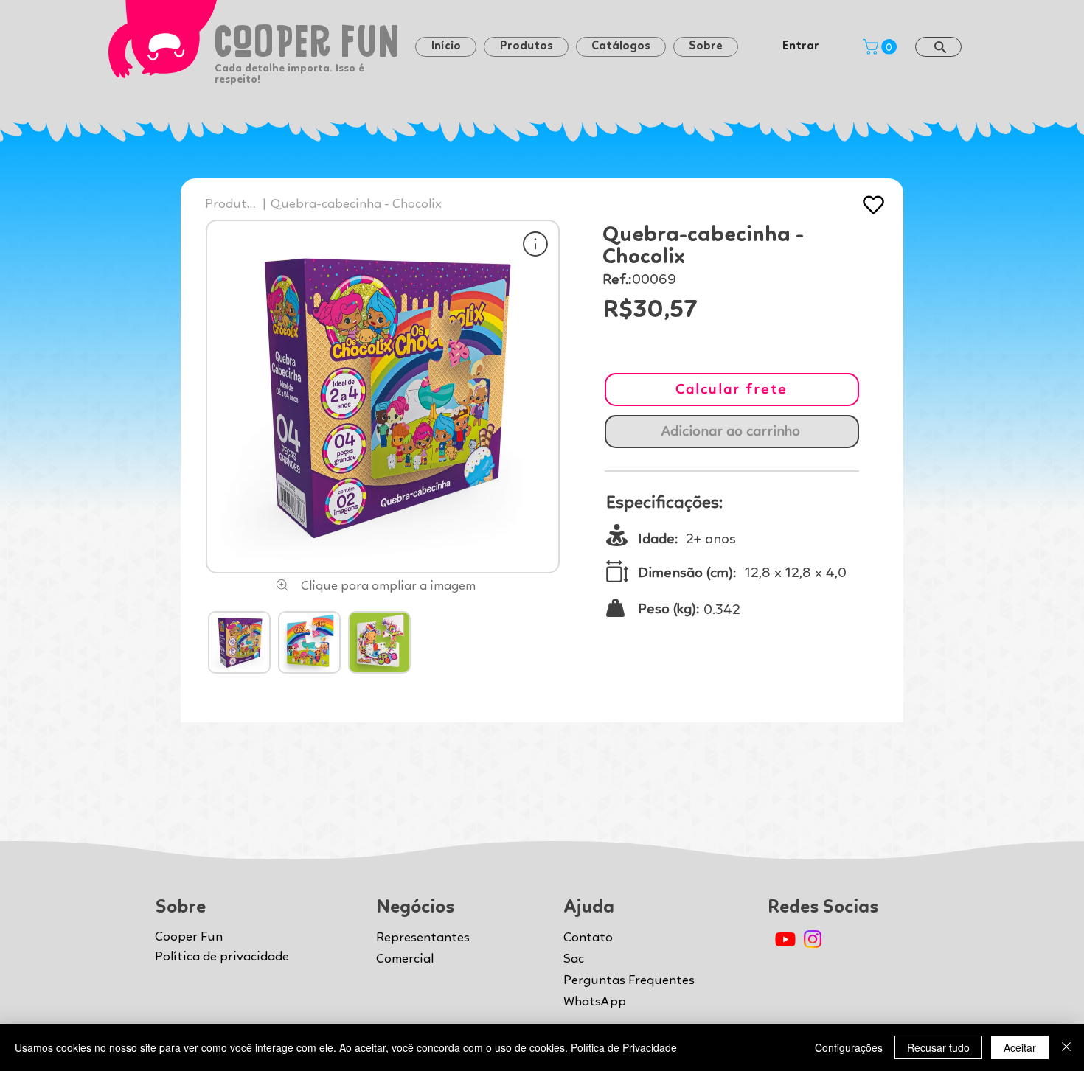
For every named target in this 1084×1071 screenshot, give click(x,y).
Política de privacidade (222, 956)
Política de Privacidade (624, 1047)
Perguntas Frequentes (629, 980)
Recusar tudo (938, 1047)
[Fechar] (1066, 1047)
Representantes (423, 937)
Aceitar (1020, 1047)
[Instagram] (812, 939)
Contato (588, 937)
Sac (573, 959)
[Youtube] (785, 939)
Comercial (405, 959)
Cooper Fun (189, 936)
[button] (705, 47)
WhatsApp (594, 1001)
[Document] (535, 243)
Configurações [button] (849, 1047)
